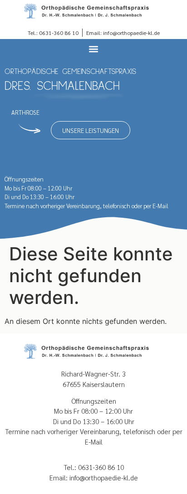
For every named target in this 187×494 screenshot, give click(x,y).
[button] (93, 48)
